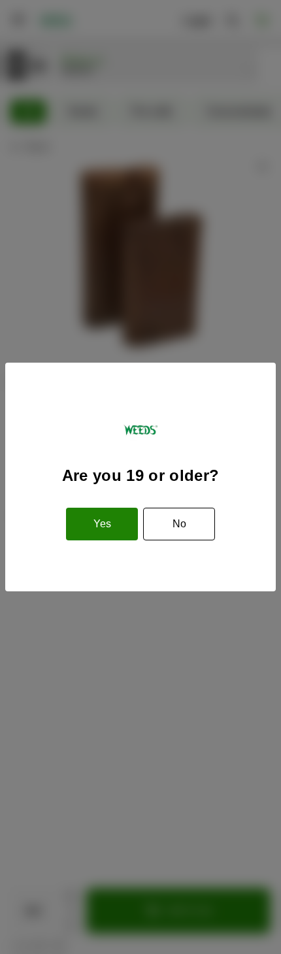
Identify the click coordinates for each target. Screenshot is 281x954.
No (179, 523)
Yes (102, 523)
